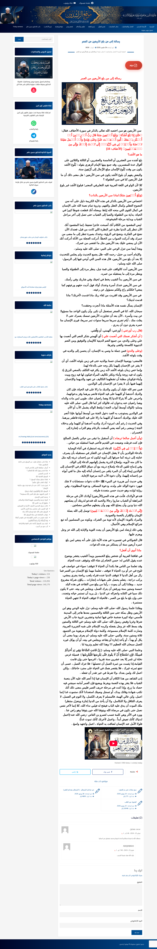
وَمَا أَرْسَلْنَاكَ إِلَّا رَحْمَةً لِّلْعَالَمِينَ (38, 520)
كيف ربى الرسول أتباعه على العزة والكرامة (33, 523)
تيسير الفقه (91, 27)
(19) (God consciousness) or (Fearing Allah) (34, 437)
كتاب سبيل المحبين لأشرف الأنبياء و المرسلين (32, 506)
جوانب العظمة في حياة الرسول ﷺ (36, 515)
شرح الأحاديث (48, 27)
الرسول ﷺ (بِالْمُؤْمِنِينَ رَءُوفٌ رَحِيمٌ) (36, 491)
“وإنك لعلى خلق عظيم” (40, 482)
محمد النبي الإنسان (41, 497)
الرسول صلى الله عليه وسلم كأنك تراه (35, 512)
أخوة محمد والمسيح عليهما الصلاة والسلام (33, 500)
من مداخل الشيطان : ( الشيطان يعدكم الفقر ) (78, 790)
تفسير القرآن (101, 27)
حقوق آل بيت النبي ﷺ (40, 503)
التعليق (139, 882)
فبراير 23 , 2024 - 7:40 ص (125, 850)
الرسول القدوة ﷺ (42, 476)
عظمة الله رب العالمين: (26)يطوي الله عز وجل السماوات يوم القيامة (34, 337)
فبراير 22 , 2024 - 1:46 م (132, 833)
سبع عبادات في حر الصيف (127, 790)
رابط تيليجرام (33, 141)
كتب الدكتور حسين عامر (33, 27)
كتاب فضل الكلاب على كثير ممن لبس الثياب (34, 387)
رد (122, 833)
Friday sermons (18, 27)
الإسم (140, 910)
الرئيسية (152, 27)
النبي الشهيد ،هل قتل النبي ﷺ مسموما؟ (34, 494)
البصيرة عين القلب (130, 802)
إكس (74, 772)
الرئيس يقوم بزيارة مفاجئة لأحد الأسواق (33, 287)
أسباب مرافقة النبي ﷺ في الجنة (36, 468)
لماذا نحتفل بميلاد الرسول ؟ (39, 479)
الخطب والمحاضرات (127, 27)
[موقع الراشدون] (78, 14)
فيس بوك (106, 772)
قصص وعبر (69, 27)
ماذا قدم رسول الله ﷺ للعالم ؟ (37, 470)
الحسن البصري (43, 473)
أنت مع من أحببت (42, 526)
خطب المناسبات (113, 27)
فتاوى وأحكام (80, 27)
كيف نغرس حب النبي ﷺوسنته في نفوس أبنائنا (31, 517)
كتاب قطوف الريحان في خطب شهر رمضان (33, 237)
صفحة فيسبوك (33, 552)
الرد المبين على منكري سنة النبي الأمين (34, 509)
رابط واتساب (33, 129)
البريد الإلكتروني (136, 921)
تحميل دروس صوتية (147, 30)
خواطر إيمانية (59, 27)
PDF (132, 65)
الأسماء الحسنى (141, 27)
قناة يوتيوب (33, 563)
